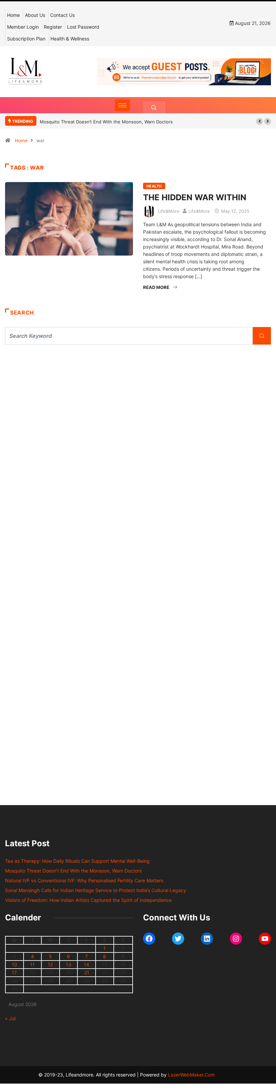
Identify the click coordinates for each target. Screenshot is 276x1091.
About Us (35, 15)
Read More (156, 287)
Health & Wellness (69, 38)
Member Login (23, 27)
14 (86, 964)
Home (13, 15)
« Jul (10, 1018)
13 (68, 964)
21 (86, 972)
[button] (259, 121)
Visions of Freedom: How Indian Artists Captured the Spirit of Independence (88, 900)
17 (14, 972)
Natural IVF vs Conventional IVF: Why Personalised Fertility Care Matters (84, 880)
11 (32, 964)
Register (53, 27)
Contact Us (62, 15)
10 (14, 964)
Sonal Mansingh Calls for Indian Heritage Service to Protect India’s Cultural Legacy (95, 890)
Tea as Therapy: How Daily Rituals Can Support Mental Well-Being (77, 861)
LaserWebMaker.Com (191, 1075)
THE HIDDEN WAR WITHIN (194, 197)
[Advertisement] (138, 412)
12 (50, 964)
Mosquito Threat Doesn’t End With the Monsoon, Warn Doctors (106, 121)
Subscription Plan (26, 38)
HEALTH (154, 186)
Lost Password (83, 27)
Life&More (168, 211)
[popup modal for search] (154, 107)
